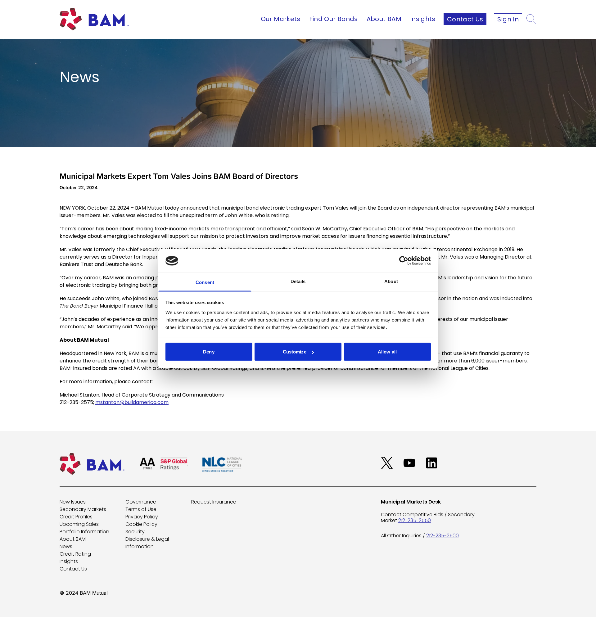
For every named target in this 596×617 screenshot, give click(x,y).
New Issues (73, 501)
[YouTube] (409, 463)
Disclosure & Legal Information (147, 542)
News (66, 546)
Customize (294, 351)
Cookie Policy (141, 524)
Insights (423, 19)
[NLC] (222, 464)
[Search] (531, 19)
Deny (208, 351)
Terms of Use (140, 509)
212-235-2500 (442, 535)
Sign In (508, 19)
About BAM (384, 19)
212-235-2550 (414, 520)
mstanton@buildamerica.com (132, 402)
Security (135, 531)
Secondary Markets (83, 509)
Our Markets (280, 19)
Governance (140, 501)
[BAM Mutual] (96, 19)
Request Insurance (213, 501)
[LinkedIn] (432, 463)
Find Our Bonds (333, 19)
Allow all (387, 351)
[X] (387, 463)
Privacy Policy (141, 516)
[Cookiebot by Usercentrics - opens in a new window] (404, 260)
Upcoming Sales (79, 524)
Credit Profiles (76, 516)
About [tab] (391, 281)
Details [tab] (298, 281)
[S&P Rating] (163, 464)
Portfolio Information (84, 531)
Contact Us (465, 19)
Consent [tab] (205, 282)
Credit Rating (75, 553)
